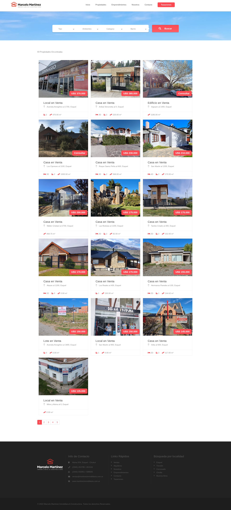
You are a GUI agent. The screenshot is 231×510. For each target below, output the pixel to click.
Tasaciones (166, 5)
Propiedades (100, 5)
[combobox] (64, 29)
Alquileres (118, 466)
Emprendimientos (118, 5)
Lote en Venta (52, 340)
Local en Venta (53, 102)
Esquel (159, 462)
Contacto (148, 5)
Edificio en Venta (158, 102)
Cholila (159, 472)
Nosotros (135, 5)
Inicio (88, 5)
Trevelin (159, 466)
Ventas (116, 462)
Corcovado (161, 469)
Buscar (168, 28)
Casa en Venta (105, 102)
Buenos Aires (162, 476)
